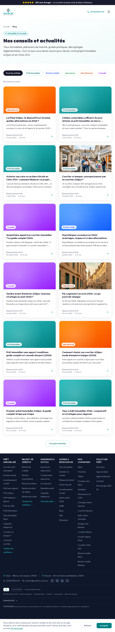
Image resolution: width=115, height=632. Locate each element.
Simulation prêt (47, 488)
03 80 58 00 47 (13, 580)
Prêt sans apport (10, 488)
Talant (80, 476)
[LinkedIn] (62, 581)
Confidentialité (39, 594)
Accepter (104, 625)
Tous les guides (66, 467)
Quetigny (82, 489)
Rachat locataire (29, 483)
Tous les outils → (48, 501)
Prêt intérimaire (10, 510)
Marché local (87, 73)
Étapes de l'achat (66, 480)
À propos (100, 467)
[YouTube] (67, 581)
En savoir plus (17, 628)
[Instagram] (57, 581)
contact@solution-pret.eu (36, 580)
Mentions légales (25, 594)
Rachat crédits (52, 73)
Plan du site (9, 601)
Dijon (80, 467)
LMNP (61, 506)
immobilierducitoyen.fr (51, 606)
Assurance (70, 73)
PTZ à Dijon (8, 493)
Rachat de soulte (29, 496)
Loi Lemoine (46, 483)
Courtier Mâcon (85, 532)
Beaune (48, 575)
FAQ (61, 515)
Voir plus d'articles (57, 443)
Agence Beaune (103, 476)
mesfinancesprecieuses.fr (70, 606)
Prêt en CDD (8, 506)
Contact (100, 481)
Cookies (49, 594)
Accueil (6, 26)
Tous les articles (13, 73)
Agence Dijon (102, 472)
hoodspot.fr (85, 606)
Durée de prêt (65, 484)
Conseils (102, 73)
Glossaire (63, 520)
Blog (61, 510)
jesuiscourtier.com (21, 606)
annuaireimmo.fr (35, 606)
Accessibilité (58, 594)
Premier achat (9, 475)
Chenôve (82, 472)
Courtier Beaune (85, 510)
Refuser (87, 625)
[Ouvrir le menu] (109, 12)
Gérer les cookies (71, 594)
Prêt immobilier (33, 73)
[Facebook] (52, 581)
